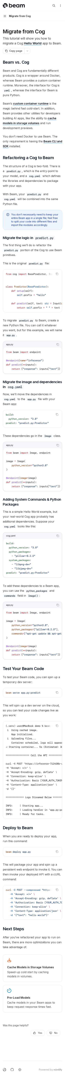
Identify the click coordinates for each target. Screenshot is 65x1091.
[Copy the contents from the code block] (57, 274)
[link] (32, 968)
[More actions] (60, 5)
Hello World (33, 43)
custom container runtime (31, 103)
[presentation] (32, 290)
